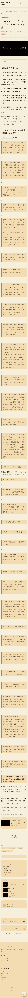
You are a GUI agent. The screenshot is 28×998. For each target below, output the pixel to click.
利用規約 (3, 977)
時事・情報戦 (9, 11)
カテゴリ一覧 (4, 960)
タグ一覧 (3, 962)
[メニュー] (25, 3)
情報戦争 (5, 851)
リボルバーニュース (7, 137)
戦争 (11, 851)
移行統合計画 (12, 789)
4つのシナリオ (9, 474)
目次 (5, 61)
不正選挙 (20, 848)
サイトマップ (4, 981)
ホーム (2, 11)
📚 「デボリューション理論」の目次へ (14, 933)
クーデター (5, 848)
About (2, 971)
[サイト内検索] (20, 3)
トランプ (13, 848)
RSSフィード (4, 979)
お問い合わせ (4, 973)
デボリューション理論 (18, 11)
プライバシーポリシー (6, 975)
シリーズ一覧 (4, 958)
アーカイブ (4, 964)
